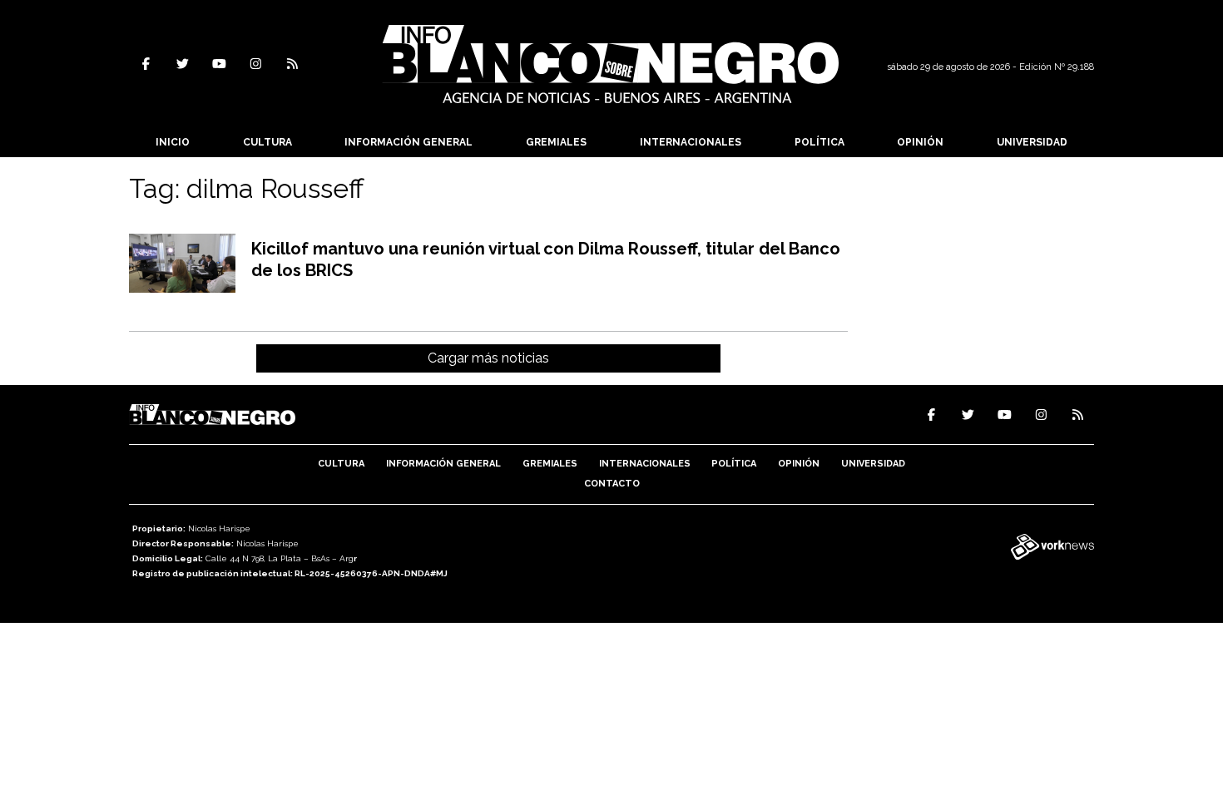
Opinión (920, 142)
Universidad (1032, 142)
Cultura (267, 142)
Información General (408, 142)
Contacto (612, 483)
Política (819, 142)
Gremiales (556, 142)
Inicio (173, 142)
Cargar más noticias (488, 358)
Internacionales (690, 142)
